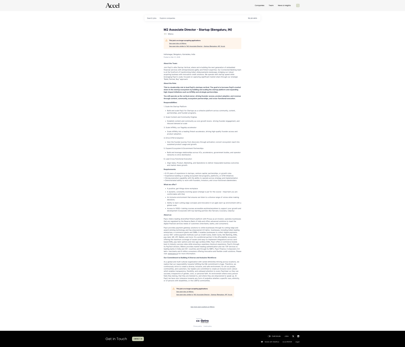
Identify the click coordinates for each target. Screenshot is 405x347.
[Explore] (298, 5)
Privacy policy (197, 326)
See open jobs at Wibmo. (178, 43)
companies (167, 18)
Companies (259, 5)
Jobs (286, 336)
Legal (297, 342)
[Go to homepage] (112, 5)
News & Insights (284, 5)
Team (271, 5)
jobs (151, 18)
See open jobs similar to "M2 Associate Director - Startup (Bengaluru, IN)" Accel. (197, 46)
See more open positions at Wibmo (203, 307)
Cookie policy (208, 326)
